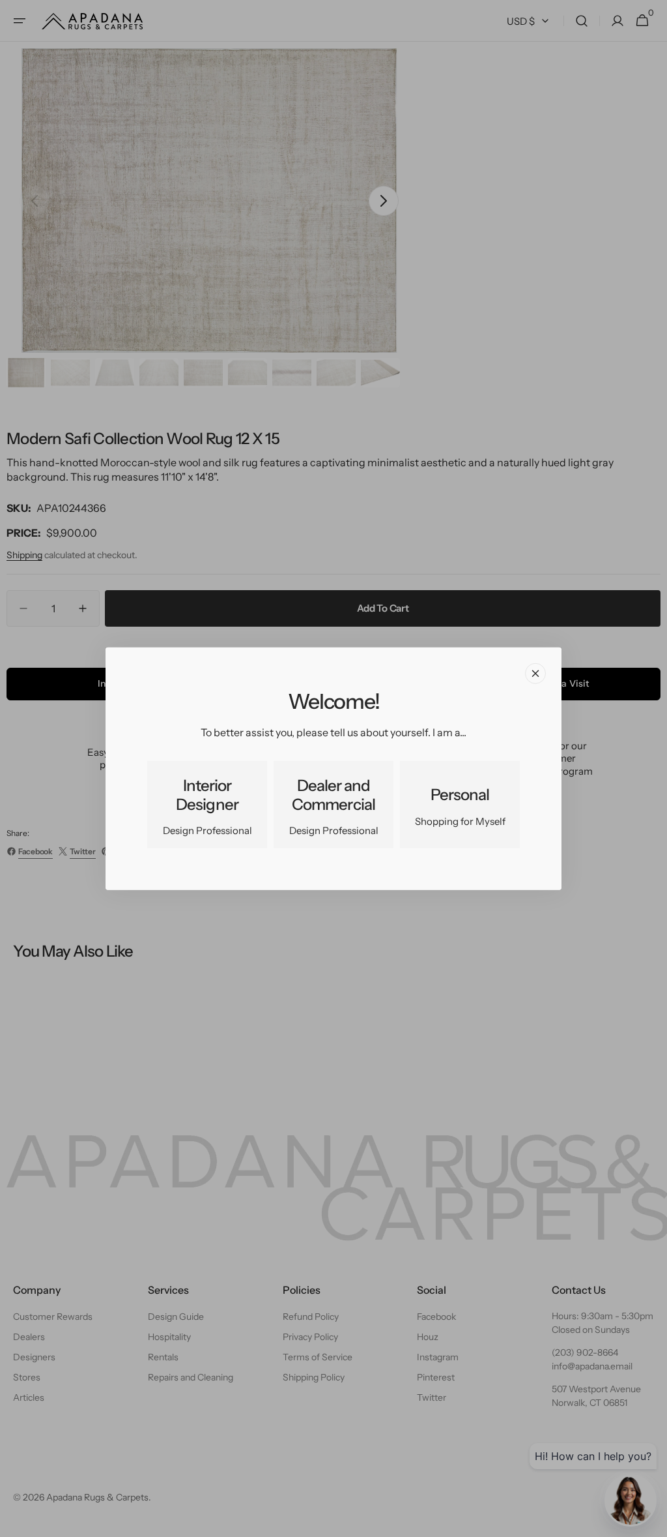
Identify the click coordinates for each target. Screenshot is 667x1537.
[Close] (535, 673)
